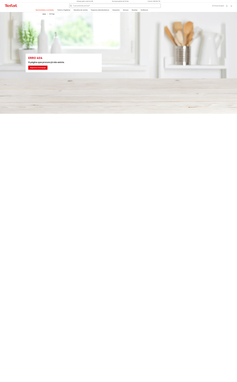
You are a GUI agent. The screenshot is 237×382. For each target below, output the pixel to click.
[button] (218, 6)
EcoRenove (144, 10)
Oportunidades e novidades (45, 10)
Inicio (44, 14)
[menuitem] (45, 10)
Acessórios (116, 10)
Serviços (125, 10)
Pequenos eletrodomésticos (100, 10)
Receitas (134, 10)
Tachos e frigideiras (63, 10)
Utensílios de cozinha (81, 10)
